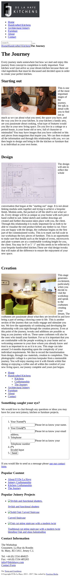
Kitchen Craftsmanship (20, 485)
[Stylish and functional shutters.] (25, 501)
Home (4, 46)
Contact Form (8, 565)
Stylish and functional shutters (23, 506)
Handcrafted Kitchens (19, 46)
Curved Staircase (17, 517)
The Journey (14, 488)
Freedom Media (52, 574)
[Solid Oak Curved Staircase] (23, 512)
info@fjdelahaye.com (12, 562)
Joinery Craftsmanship (19, 482)
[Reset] (34, 43)
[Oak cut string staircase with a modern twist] (32, 523)
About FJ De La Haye (19, 479)
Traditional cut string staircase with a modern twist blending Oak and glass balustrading (34, 530)
